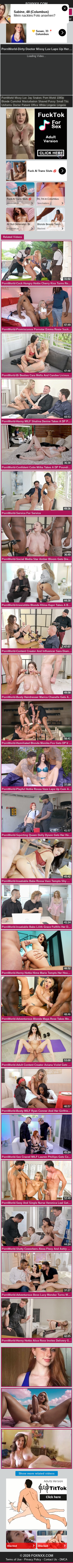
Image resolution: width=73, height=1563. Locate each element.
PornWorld (7, 97)
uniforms (6, 105)
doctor (17, 105)
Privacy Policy (32, 1559)
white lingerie (47, 105)
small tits (63, 101)
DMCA (63, 1559)
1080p (60, 97)
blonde (5, 101)
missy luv (21, 97)
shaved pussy (47, 101)
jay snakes (35, 97)
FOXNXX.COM (36, 3)
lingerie (61, 105)
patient (26, 105)
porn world (49, 97)
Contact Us (50, 1559)
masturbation (29, 101)
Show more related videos (37, 1473)
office (34, 105)
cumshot (16, 101)
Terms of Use (13, 1559)
